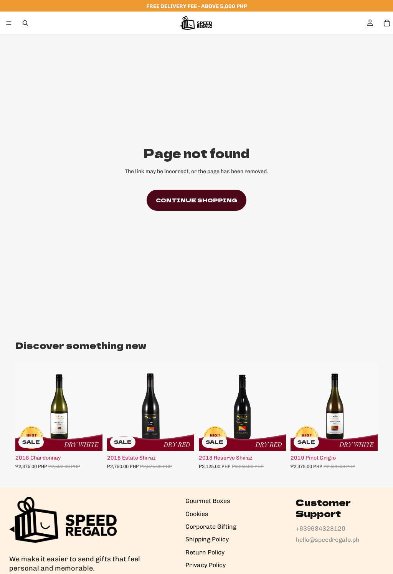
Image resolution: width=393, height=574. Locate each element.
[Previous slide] (23, 407)
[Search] (25, 23)
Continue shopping (196, 200)
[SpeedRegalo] (63, 520)
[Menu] (9, 23)
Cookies (196, 514)
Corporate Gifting (210, 526)
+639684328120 (320, 528)
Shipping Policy (207, 539)
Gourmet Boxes (207, 501)
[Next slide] (94, 407)
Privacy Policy (205, 565)
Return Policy (205, 552)
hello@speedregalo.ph (328, 539)
